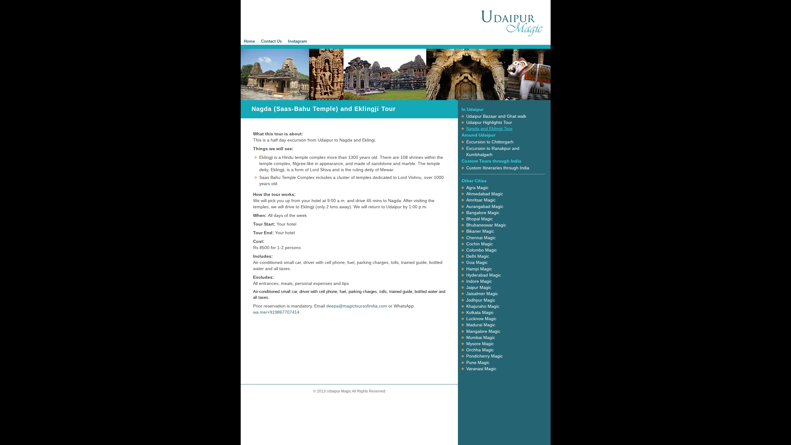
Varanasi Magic (481, 368)
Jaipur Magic (478, 287)
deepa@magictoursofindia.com (356, 305)
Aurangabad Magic (484, 206)
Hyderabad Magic (483, 275)
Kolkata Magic (480, 312)
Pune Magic (477, 362)
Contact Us (271, 41)
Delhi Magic (477, 256)
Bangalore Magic (482, 212)
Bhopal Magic (479, 218)
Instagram (297, 41)
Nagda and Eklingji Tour (489, 128)
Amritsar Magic (481, 199)
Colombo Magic (481, 250)
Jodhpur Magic (480, 300)
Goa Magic (477, 262)
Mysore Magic (480, 343)
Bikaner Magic (480, 231)
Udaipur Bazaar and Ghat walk (496, 116)
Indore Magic (479, 281)
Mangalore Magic (483, 331)
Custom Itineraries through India (497, 167)
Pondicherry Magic (484, 356)
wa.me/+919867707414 (276, 312)
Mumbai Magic (480, 337)
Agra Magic (477, 187)
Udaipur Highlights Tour (489, 122)
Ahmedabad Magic (484, 193)
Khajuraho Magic (482, 306)
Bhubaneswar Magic (486, 224)
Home (249, 41)
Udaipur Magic (512, 22)
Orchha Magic (480, 349)
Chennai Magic (481, 237)
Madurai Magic (480, 324)
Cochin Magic (479, 243)
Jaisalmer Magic (482, 293)
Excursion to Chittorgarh (490, 141)
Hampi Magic (479, 268)
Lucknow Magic (481, 318)
